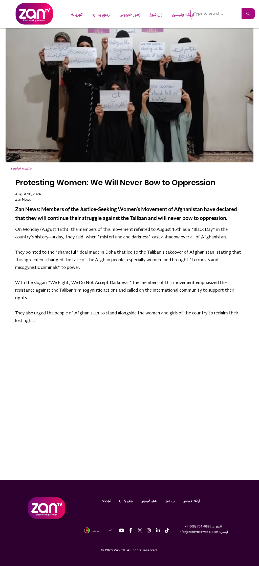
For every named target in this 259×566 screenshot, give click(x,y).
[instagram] (149, 530)
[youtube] (121, 530)
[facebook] (130, 530)
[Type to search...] (248, 13)
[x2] (139, 530)
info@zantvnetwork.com (198, 532)
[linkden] (158, 530)
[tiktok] (167, 530)
